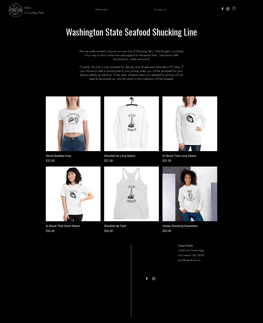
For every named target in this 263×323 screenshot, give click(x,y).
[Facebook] (222, 9)
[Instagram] (228, 9)
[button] (234, 8)
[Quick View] (73, 123)
